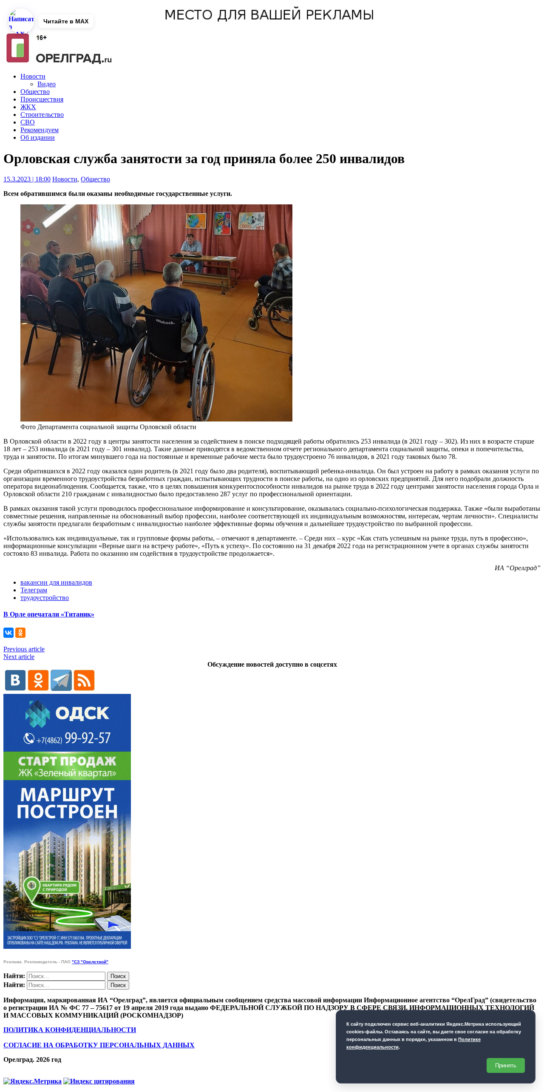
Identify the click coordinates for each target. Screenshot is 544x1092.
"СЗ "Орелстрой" (90, 961)
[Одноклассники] (20, 633)
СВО (27, 122)
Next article (18, 656)
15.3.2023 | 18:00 (27, 179)
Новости (32, 76)
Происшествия (41, 99)
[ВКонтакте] (8, 633)
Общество (35, 91)
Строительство (42, 114)
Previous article (24, 649)
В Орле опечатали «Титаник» (48, 614)
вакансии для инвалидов (56, 582)
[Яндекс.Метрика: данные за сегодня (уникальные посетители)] (32, 1081)
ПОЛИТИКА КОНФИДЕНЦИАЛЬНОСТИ (69, 1029)
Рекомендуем (39, 129)
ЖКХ (28, 106)
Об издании (37, 137)
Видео (46, 84)
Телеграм (33, 590)
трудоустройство (44, 597)
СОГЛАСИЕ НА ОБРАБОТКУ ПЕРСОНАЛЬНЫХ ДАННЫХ (99, 1045)
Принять (505, 1065)
